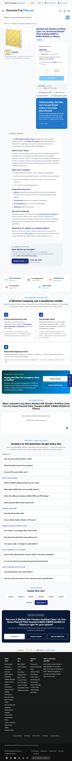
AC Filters (27, 736)
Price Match (34, 674)
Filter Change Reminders (34, 691)
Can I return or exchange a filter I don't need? (20, 530)
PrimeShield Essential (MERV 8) (47, 214)
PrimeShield (20, 326)
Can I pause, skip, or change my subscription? (21, 544)
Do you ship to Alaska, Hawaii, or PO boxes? (20, 520)
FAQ (41, 3)
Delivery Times (35, 672)
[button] (3, 11)
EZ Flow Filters (22, 682)
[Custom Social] (27, 758)
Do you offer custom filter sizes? (16, 472)
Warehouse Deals (23, 690)
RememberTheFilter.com (15, 751)
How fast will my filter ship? (14, 513)
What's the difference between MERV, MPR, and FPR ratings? (26, 496)
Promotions (8, 694)
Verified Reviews (10, 679)
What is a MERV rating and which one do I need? (21, 483)
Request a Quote (55, 379)
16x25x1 (11, 597)
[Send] (62, 124)
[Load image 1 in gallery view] (8, 52)
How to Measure (10, 705)
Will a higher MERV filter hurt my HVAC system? (21, 489)
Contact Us (14, 636)
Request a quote (19, 261)
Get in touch (29, 233)
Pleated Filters (22, 675)
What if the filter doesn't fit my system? (18, 465)
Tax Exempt (34, 682)
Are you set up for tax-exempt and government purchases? (26, 561)
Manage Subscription (9, 714)
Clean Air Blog (9, 682)
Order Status (34, 677)
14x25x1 (51, 597)
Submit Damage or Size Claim (35, 686)
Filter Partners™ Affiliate (9, 691)
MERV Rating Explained (9, 675)
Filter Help (61, 751)
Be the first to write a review (36, 420)
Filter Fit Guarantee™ (8, 686)
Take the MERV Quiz (57, 636)
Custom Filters (22, 680)
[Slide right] (29, 45)
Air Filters (45, 736)
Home (8, 23)
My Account (63, 3)
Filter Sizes (21, 672)
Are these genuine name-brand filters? (18, 572)
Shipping (7, 707)
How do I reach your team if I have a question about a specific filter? (29, 578)
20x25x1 (21, 597)
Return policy (9, 710)
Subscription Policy (9, 719)
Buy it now (51, 78)
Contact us (36, 753)
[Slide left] (25, 45)
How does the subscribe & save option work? (20, 537)
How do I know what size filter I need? (18, 459)
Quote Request (51, 3)
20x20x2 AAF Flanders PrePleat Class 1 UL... (25, 23)
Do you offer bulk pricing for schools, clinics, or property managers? (29, 554)
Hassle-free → (13, 288)
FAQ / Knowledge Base (35, 668)
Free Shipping (35, 751)
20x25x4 (29, 602)
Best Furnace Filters (9, 701)
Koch (5, 326)
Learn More (21, 3)
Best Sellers (21, 664)
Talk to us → (45, 288)
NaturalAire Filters (23, 688)
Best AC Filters (9, 697)
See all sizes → (41, 602)
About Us (8, 667)
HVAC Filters (36, 736)
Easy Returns (44, 751)
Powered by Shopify (10, 753)
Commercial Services (55, 385)
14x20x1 (61, 597)
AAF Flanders (27, 324)
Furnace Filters (17, 736)
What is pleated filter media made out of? (19, 503)
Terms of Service (10, 722)
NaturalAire (12, 326)
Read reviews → (57, 280)
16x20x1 (31, 597)
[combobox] (36, 17)
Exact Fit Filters (22, 685)
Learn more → (13, 280)
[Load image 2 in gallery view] (15, 52)
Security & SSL (52, 751)
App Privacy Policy (8, 726)
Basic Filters (21, 677)
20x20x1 (41, 597)
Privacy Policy (9, 730)
